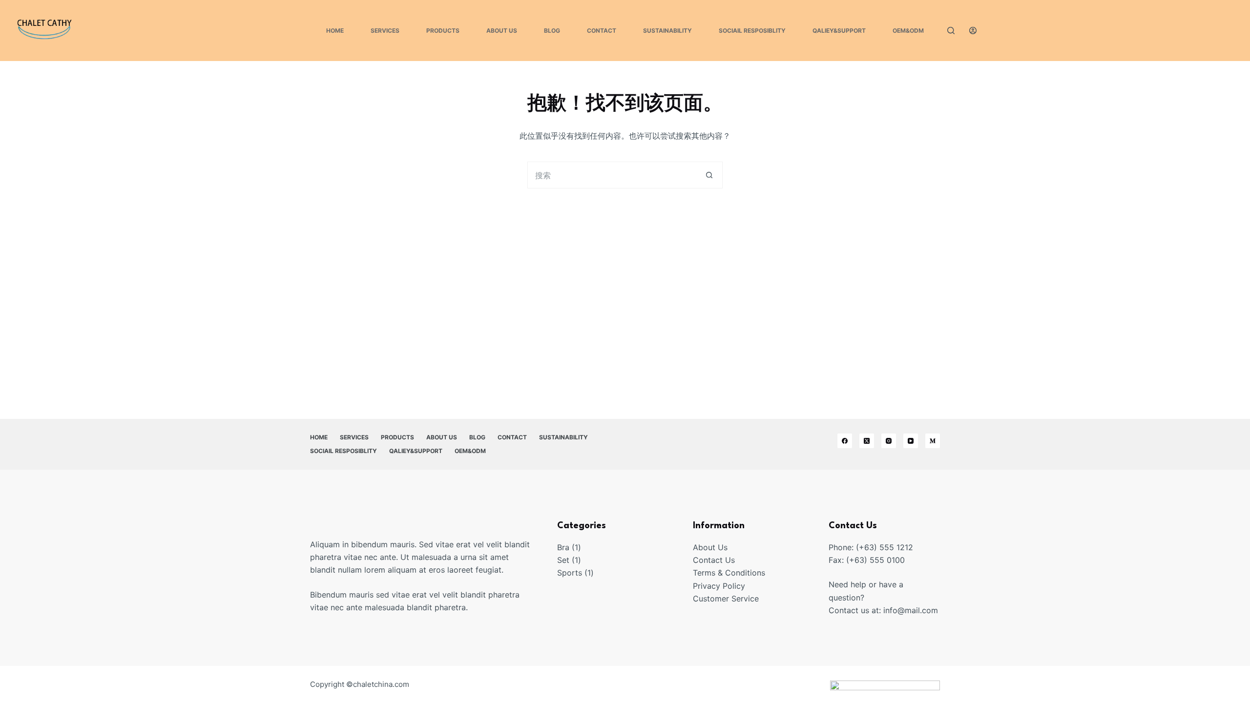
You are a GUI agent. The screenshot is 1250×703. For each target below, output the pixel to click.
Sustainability (667, 30)
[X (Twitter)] (866, 441)
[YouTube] (910, 441)
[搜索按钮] (709, 175)
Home (335, 30)
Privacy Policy (719, 586)
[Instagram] (888, 441)
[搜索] (951, 30)
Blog (552, 30)
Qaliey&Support (839, 30)
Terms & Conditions (729, 573)
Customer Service (726, 598)
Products (442, 30)
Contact (601, 30)
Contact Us (714, 560)
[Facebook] (844, 441)
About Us (501, 30)
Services (385, 30)
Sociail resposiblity (752, 30)
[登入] (973, 30)
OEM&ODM (908, 30)
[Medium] (932, 441)
